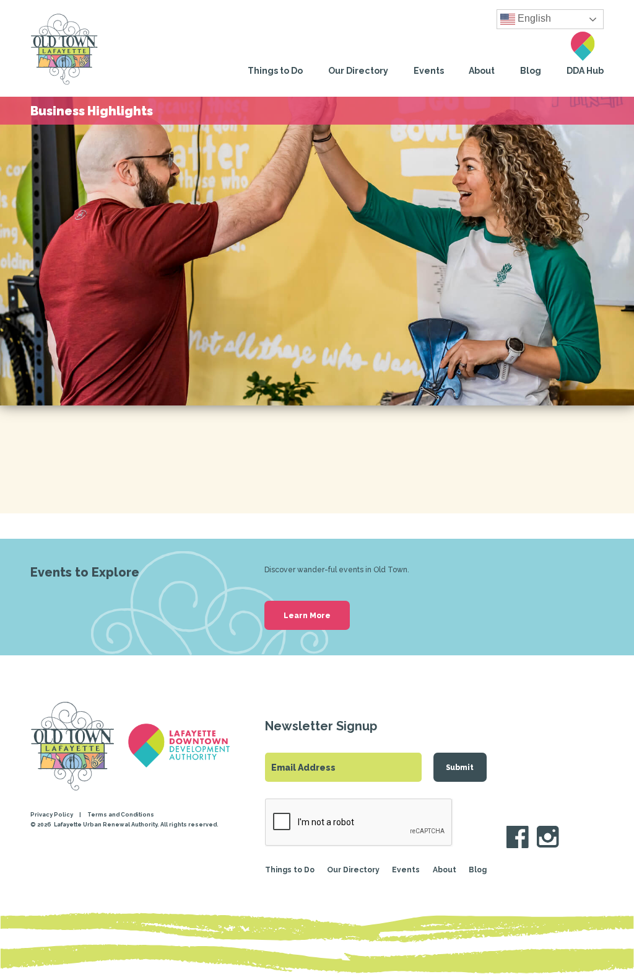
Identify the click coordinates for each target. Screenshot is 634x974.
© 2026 (41, 824)
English (533, 19)
